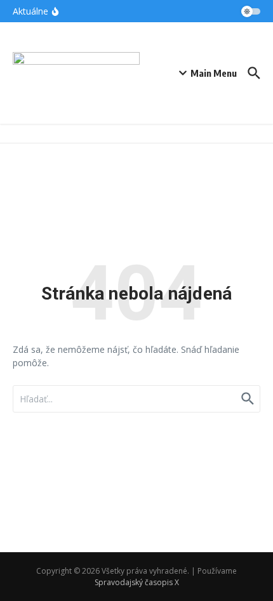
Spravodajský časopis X (137, 582)
